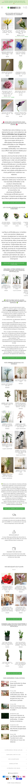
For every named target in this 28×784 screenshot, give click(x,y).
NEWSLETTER (13, 763)
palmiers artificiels (7, 350)
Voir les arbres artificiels (13, 508)
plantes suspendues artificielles (10, 322)
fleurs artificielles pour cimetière (15, 232)
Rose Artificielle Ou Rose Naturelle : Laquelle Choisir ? (18, 685)
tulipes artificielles (16, 170)
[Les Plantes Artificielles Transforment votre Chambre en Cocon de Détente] (5, 736)
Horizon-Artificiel (14, 754)
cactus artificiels (8, 335)
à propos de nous (13, 768)
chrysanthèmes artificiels (11, 186)
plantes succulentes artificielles (18, 333)
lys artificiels (8, 164)
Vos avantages (13, 759)
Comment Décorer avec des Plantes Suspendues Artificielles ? (18, 728)
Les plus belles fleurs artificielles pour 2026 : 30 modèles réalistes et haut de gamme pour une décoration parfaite (18, 696)
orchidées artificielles (9, 148)
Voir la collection (14, 619)
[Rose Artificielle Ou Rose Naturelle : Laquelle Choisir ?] (5, 684)
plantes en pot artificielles (9, 315)
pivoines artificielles (13, 192)
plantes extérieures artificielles (10, 339)
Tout (14, 569)
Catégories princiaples (13, 750)
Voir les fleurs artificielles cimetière (14, 264)
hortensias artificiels (11, 194)
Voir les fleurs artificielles (14, 202)
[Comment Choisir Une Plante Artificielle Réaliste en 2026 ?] (5, 706)
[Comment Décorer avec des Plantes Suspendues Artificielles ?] (5, 727)
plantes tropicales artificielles (11, 327)
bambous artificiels (13, 347)
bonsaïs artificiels (19, 352)
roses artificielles (8, 144)
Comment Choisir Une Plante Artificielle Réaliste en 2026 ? (18, 708)
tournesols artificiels (19, 158)
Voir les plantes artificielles (14, 357)
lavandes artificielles (13, 181)
